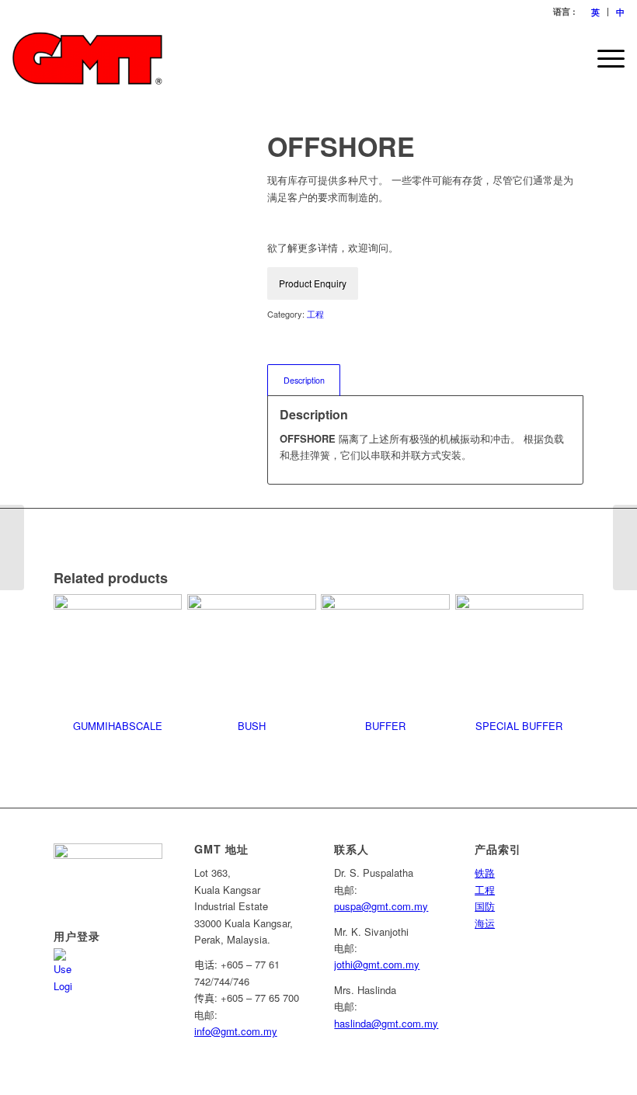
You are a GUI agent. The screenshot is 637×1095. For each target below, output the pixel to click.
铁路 (485, 872)
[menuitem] (595, 12)
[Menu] (603, 58)
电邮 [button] (204, 1014)
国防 (485, 906)
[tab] (303, 380)
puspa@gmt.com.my (381, 906)
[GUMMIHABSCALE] (625, 547)
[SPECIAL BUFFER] (12, 547)
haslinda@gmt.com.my (386, 1023)
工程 (315, 314)
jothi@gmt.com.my (376, 964)
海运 (485, 923)
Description (304, 380)
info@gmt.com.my (235, 1031)
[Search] (567, 58)
